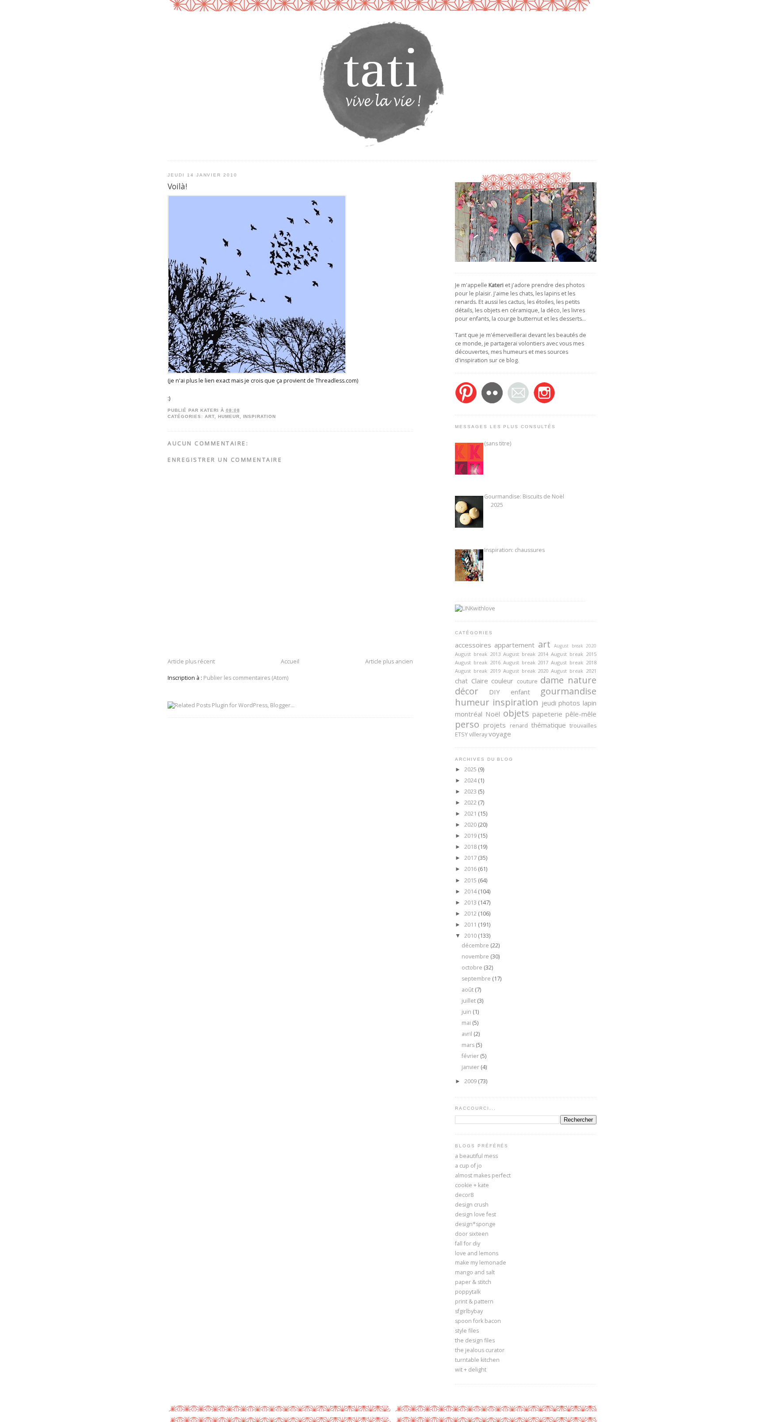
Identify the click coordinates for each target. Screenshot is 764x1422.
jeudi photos (561, 702)
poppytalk (468, 1292)
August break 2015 (573, 654)
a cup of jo (468, 1165)
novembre (476, 956)
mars (469, 1045)
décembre (476, 945)
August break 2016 (477, 662)
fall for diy (467, 1243)
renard (519, 725)
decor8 (464, 1195)
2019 (471, 835)
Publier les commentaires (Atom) (245, 678)
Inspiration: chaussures (514, 550)
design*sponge (475, 1224)
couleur (502, 680)
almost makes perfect (483, 1175)
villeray (478, 734)
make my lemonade (480, 1262)
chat (461, 680)
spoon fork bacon (478, 1321)
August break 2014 (526, 654)
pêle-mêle (580, 713)
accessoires (473, 644)
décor (466, 691)
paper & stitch (473, 1282)
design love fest (475, 1214)
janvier (471, 1067)
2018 (471, 847)
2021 (471, 813)
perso (467, 724)
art (209, 416)
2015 (471, 880)
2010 (471, 935)
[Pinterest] (466, 402)
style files (467, 1330)
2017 (471, 858)
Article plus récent (191, 661)
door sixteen (472, 1234)
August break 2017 (526, 662)
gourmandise (568, 691)
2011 (471, 924)
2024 (471, 780)
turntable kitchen (477, 1360)
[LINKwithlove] (475, 608)
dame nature (568, 680)
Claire (479, 680)
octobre (473, 967)
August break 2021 (573, 670)
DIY (494, 691)
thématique (548, 725)
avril (468, 1034)
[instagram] (544, 402)
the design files (475, 1340)
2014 (471, 891)
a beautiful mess (476, 1156)
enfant (520, 691)
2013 (471, 902)
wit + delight (470, 1369)
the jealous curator (479, 1350)
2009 (471, 1081)
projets (494, 725)
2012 (471, 913)
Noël (492, 713)
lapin (589, 702)
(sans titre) (497, 443)
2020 (471, 824)
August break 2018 (573, 662)
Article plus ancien (389, 661)
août (468, 989)
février (471, 1056)
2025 (471, 769)
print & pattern (474, 1301)
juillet (469, 1000)
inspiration (259, 416)
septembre (477, 978)
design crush (472, 1204)
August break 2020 (575, 646)
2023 (471, 791)
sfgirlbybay (469, 1311)
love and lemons (476, 1253)
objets (516, 713)
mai (467, 1023)
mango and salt (475, 1272)
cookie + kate (472, 1185)
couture (527, 681)
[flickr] (492, 402)
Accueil (290, 661)
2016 (471, 869)
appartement (514, 644)
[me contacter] (518, 402)
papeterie (547, 713)
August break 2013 (477, 654)
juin (467, 1012)
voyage (500, 733)
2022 (471, 802)
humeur (229, 416)
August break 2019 (477, 670)
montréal (468, 713)
